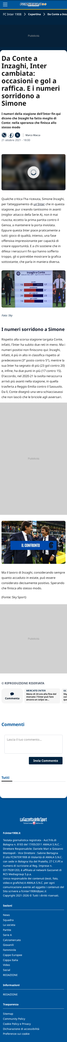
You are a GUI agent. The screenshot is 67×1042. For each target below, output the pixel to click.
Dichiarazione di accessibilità (21, 1029)
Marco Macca (32, 135)
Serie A (7, 935)
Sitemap (8, 1013)
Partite (7, 930)
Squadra (8, 920)
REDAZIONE (10, 975)
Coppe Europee (12, 955)
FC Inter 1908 (12, 14)
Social (6, 970)
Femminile (9, 950)
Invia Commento (45, 761)
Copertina (34, 14)
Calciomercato (12, 940)
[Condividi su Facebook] (10, 135)
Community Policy (14, 1018)
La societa (9, 925)
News (6, 915)
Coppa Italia (10, 960)
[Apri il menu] (5, 4)
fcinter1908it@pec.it (33, 891)
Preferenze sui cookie (16, 1033)
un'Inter (39, 204)
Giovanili (8, 945)
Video (6, 965)
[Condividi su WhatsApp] (4, 135)
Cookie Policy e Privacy (17, 1024)
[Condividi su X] (17, 135)
